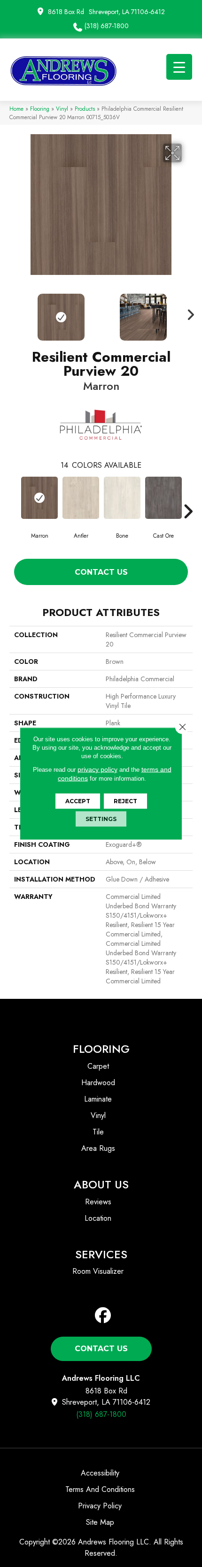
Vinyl (62, 109)
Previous (14, 312)
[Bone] (122, 497)
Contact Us (101, 572)
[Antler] (80, 497)
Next (188, 312)
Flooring (39, 109)
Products (85, 109)
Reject (125, 801)
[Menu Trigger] (179, 67)
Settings (101, 818)
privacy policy (97, 769)
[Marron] (39, 497)
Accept (77, 801)
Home (16, 109)
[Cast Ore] (163, 497)
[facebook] (103, 1315)
